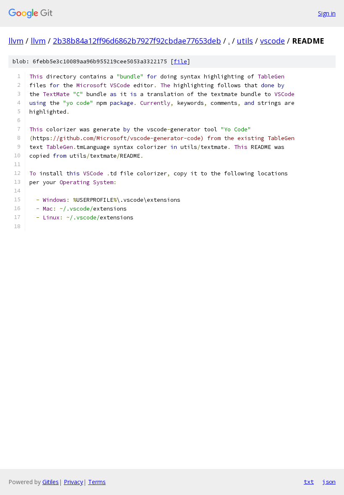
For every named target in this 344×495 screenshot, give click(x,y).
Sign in (327, 13)
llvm (15, 41)
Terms (97, 482)
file (180, 61)
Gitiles (50, 482)
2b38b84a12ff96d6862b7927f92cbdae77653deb (137, 41)
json (329, 481)
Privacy (73, 482)
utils (245, 41)
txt (309, 481)
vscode (272, 41)
